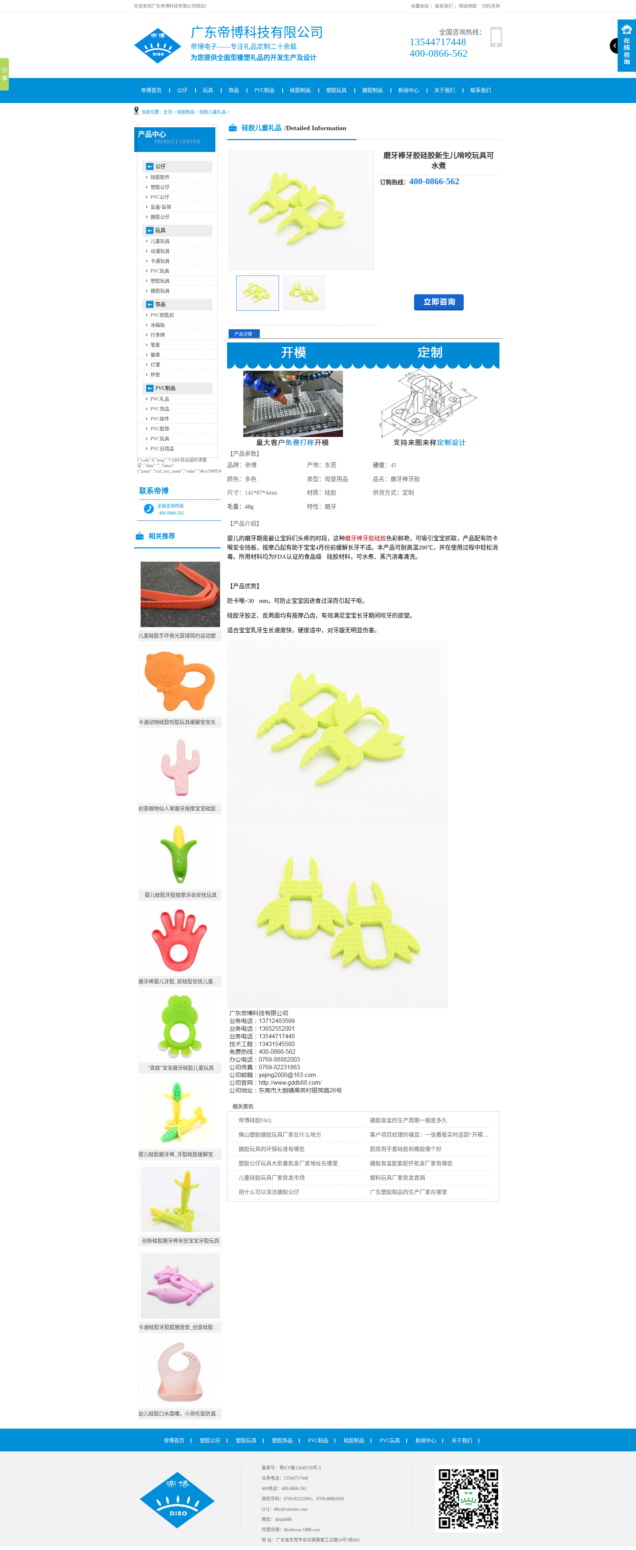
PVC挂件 (160, 419)
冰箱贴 (158, 325)
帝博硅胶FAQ (255, 1120)
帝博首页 (151, 90)
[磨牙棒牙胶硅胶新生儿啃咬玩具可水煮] (257, 309)
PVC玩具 (160, 271)
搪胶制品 (372, 90)
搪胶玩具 (160, 291)
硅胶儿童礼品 (212, 112)
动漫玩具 (160, 251)
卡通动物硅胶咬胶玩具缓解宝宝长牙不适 (184, 722)
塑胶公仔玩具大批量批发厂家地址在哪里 (288, 1163)
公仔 (182, 90)
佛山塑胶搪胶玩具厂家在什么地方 (280, 1135)
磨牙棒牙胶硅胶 (365, 538)
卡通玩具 (160, 261)
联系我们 (444, 6)
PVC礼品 (160, 399)
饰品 (234, 90)
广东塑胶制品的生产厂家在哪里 (408, 1192)
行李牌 (158, 335)
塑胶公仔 (160, 187)
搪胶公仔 (160, 217)
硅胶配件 (160, 177)
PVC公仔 (160, 197)
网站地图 (468, 6)
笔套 (155, 345)
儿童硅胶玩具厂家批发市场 (272, 1178)
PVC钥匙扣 (162, 315)
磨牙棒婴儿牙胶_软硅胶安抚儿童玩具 (180, 981)
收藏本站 (420, 6)
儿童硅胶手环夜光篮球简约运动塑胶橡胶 (184, 636)
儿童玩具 (160, 241)
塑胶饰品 (282, 1440)
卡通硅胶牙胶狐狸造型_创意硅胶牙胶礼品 (186, 1327)
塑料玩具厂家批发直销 (397, 1178)
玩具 (208, 90)
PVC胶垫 (160, 428)
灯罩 (155, 364)
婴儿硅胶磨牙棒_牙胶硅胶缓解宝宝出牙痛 (186, 1154)
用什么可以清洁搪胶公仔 (269, 1192)
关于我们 (444, 90)
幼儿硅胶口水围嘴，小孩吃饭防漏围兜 (182, 1413)
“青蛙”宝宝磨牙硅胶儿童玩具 (181, 1068)
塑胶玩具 (336, 90)
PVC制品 (264, 90)
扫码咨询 (491, 6)
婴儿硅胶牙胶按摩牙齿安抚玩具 (181, 895)
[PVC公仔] (167, 31)
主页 (167, 112)
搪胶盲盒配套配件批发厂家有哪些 (411, 1163)
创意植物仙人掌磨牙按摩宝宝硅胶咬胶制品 (187, 808)
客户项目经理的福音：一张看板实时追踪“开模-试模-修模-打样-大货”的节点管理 (467, 1135)
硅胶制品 (300, 90)
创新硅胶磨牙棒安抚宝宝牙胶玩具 (180, 1241)
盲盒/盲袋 (161, 207)
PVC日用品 (162, 448)
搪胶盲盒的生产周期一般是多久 (408, 1120)
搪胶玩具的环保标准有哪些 (272, 1149)
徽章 (155, 355)
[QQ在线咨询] (439, 309)
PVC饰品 (160, 409)
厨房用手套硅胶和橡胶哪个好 (406, 1149)
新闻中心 (408, 90)
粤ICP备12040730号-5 (300, 1468)
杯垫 (155, 374)
